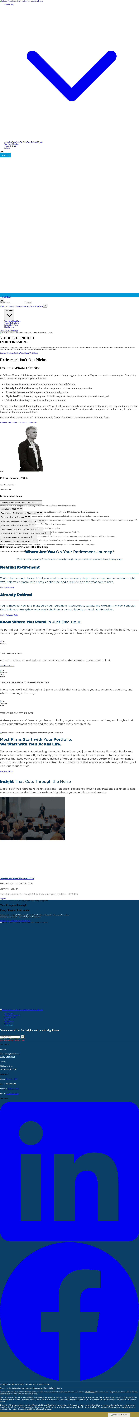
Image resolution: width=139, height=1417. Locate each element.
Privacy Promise (5, 1388)
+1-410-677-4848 (11, 1079)
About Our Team (10, 142)
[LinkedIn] (69, 1241)
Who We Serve (22, 142)
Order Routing (57, 1388)
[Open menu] (2, 300)
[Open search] (2, 152)
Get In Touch (6, 297)
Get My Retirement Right (8, 615)
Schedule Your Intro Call (8, 353)
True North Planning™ (12, 1015)
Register (3, 899)
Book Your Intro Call (7, 666)
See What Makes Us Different (27, 353)
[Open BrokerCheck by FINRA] (119, 1415)
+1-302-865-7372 (12, 1094)
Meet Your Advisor (6, 771)
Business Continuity (18, 1388)
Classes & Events (10, 146)
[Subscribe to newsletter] (22, 1036)
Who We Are (9, 310)
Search (2, 303)
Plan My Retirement (7, 587)
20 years (40, 142)
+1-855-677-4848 (13, 1089)
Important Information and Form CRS (39, 1388)
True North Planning (11, 144)
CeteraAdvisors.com (44, 1409)
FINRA (87, 1392)
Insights (7, 148)
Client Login (14, 331)
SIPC (92, 1392)
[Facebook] (69, 1380)
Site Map (7, 327)
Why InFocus (32, 142)
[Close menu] (45, 306)
